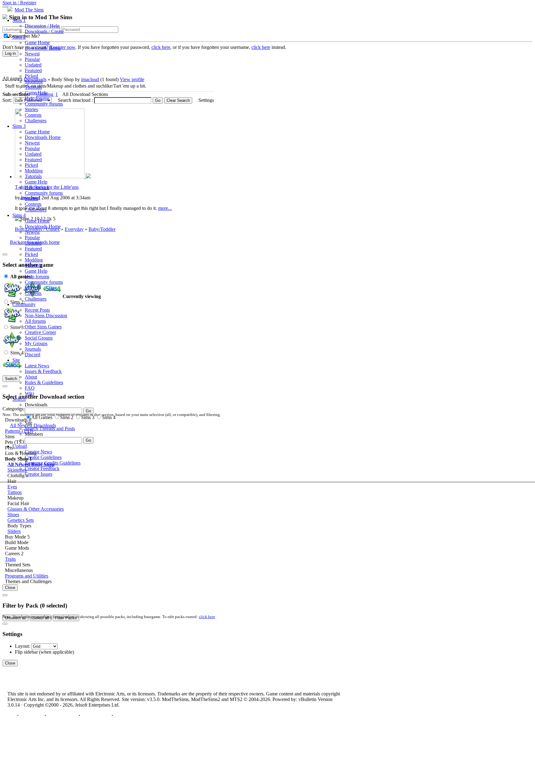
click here (207, 616)
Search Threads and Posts (50, 428)
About (31, 376)
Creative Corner (40, 332)
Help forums (37, 98)
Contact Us (31, 715)
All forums (35, 321)
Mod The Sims (29, 9)
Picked (31, 76)
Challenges (35, 120)
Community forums (44, 103)
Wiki (29, 393)
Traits (10, 559)
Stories (31, 109)
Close (10, 587)
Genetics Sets (20, 520)
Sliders (14, 531)
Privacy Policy (62, 715)
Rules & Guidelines (44, 382)
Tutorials (33, 87)
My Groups (36, 343)
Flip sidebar (26, 652)
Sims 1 (19, 20)
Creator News (38, 451)
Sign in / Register (19, 2)
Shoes (13, 514)
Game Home (37, 42)
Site (16, 360)
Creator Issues (38, 474)
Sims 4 (19, 215)
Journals (33, 349)
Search (19, 399)
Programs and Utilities (26, 575)
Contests (33, 115)
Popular (32, 59)
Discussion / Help (42, 25)
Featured (33, 70)
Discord (32, 354)
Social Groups (39, 337)
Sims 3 (19, 126)
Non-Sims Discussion (46, 315)
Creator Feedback (42, 468)
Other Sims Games (43, 326)
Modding (34, 81)
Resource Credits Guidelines (52, 462)
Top (11, 715)
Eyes (12, 486)
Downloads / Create (44, 31)
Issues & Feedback (43, 371)
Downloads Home (43, 48)
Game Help (36, 92)
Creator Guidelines (43, 457)
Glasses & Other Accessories (35, 509)
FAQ (30, 388)
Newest (32, 53)
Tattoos (14, 492)
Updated (33, 64)
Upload (19, 446)
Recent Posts (37, 310)
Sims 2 (19, 37)
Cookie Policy (95, 715)
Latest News (37, 365)
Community (24, 304)
